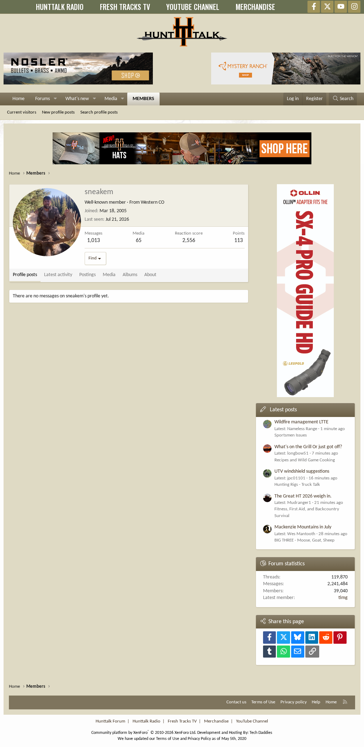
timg (343, 597)
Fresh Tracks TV (182, 721)
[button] (55, 99)
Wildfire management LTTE (301, 422)
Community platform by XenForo (143, 733)
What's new (77, 98)
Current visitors (21, 112)
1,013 (93, 240)
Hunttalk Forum (110, 721)
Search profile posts (99, 112)
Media (111, 98)
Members (143, 98)
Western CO (152, 202)
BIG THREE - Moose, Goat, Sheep (304, 540)
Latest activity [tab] (58, 275)
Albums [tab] (130, 275)
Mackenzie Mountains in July (302, 527)
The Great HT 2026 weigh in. (303, 496)
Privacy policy (293, 702)
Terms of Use (263, 702)
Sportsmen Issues (290, 435)
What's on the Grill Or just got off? (308, 447)
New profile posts (58, 112)
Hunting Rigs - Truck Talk (297, 484)
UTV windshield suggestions (301, 471)
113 (238, 240)
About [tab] (150, 275)
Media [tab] (109, 275)
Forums (42, 98)
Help (316, 702)
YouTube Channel (252, 721)
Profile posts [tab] (25, 275)
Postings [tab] (87, 275)
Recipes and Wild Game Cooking (304, 460)
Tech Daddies (261, 733)
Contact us (236, 702)
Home (18, 98)
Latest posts (283, 410)
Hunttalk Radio (146, 721)
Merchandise (216, 721)
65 (138, 240)
